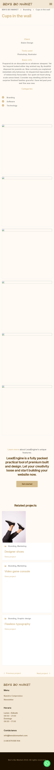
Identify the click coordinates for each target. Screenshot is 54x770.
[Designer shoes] (14, 526)
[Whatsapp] (47, 763)
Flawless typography (17, 624)
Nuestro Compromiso (13, 696)
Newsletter (9, 700)
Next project (42, 673)
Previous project (13, 673)
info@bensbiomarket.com (16, 735)
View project (10, 557)
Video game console (17, 571)
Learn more (13, 449)
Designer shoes (14, 551)
